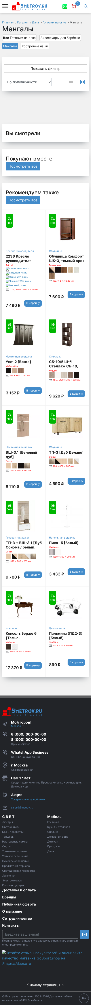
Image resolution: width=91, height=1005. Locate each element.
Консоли (11, 628)
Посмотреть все (23, 166)
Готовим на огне (19, 38)
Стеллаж (55, 356)
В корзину (33, 303)
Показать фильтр (45, 68)
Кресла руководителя (20, 251)
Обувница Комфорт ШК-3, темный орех (66, 258)
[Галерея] (82, 82)
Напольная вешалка (62, 537)
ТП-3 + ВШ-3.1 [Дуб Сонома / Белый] (24, 545)
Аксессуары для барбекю (60, 38)
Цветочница (57, 628)
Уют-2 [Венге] (18, 361)
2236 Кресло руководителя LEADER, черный (20, 260)
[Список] (71, 82)
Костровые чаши (35, 46)
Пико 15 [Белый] (64, 543)
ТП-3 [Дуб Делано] (66, 452)
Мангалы (10, 46)
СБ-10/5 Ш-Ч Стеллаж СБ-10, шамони (63, 366)
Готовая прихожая (18, 537)
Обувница (55, 251)
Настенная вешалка (19, 356)
